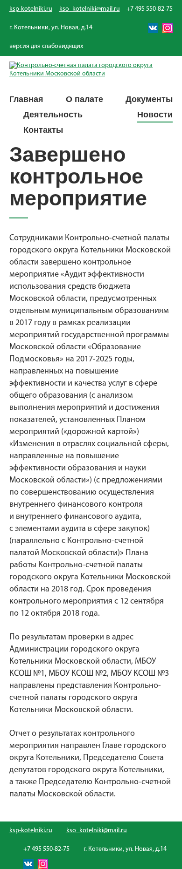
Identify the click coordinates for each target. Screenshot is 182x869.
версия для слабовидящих (46, 46)
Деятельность (53, 114)
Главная (26, 99)
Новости (155, 114)
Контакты (43, 130)
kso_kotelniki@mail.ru (89, 9)
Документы (149, 99)
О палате (84, 99)
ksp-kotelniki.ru (30, 9)
